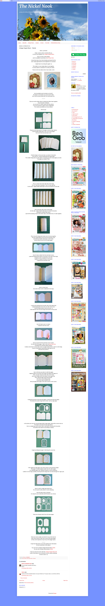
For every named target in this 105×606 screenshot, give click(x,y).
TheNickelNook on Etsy (55, 42)
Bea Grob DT (74, 111)
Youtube (73, 69)
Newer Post (21, 580)
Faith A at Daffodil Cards (27, 563)
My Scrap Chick (29, 558)
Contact (41, 42)
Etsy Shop (74, 63)
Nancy (24, 557)
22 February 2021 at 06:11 (27, 568)
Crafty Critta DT (75, 114)
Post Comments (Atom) (28, 582)
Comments (74, 50)
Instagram (74, 66)
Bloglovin (74, 61)
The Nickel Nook (35, 6)
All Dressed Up (75, 109)
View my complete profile (76, 93)
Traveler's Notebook (76, 124)
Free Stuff (47, 42)
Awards (37, 42)
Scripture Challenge (76, 121)
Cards (73, 112)
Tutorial (34, 558)
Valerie (23, 572)
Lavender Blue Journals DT (77, 118)
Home (19, 42)
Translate (80, 80)
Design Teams (31, 42)
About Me (24, 42)
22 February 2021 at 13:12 (27, 575)
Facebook (74, 64)
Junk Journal (74, 115)
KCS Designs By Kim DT (77, 117)
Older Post (65, 580)
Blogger (54, 593)
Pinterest (74, 67)
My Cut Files (24, 558)
